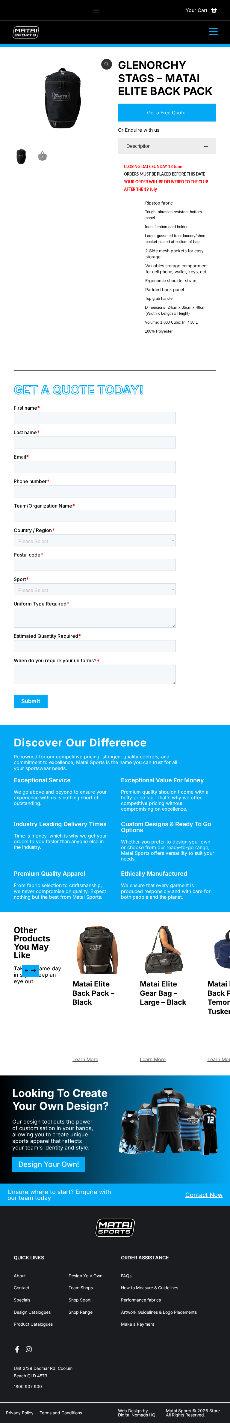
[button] (27, 971)
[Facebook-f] (17, 1349)
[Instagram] (28, 1349)
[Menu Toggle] (96, 10)
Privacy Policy (20, 1412)
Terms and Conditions (61, 1412)
